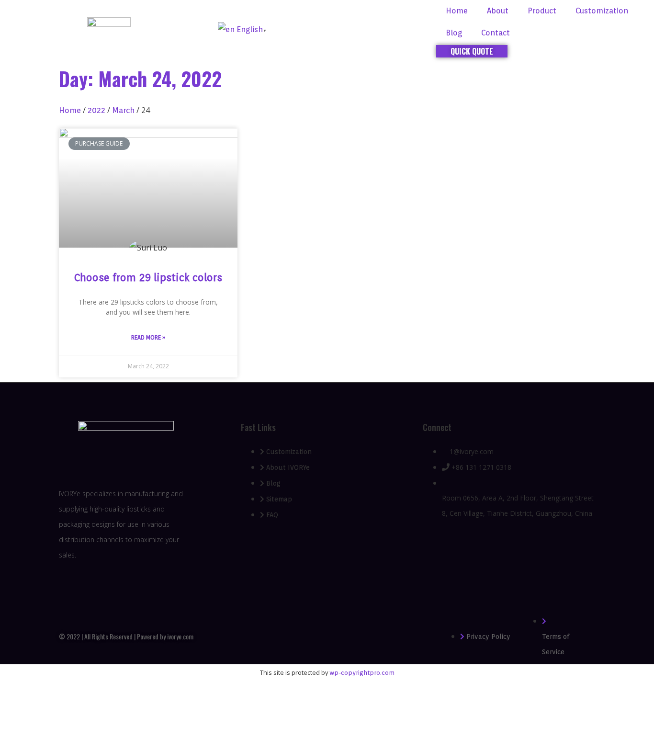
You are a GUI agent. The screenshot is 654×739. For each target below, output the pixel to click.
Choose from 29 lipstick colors (148, 278)
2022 (96, 110)
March (123, 110)
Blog (454, 32)
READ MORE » (148, 337)
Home (457, 10)
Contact (495, 32)
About (497, 10)
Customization (601, 10)
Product (542, 10)
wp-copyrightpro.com (362, 672)
